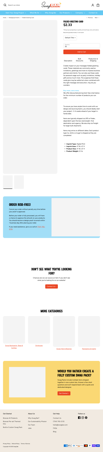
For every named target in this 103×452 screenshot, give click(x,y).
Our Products (65, 13)
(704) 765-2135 (58, 421)
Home (4, 17)
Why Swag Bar (50, 13)
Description (68, 61)
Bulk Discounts (79, 60)
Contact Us (93, 13)
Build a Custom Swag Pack (12, 427)
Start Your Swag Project (15, 13)
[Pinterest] (86, 417)
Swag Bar (15, 446)
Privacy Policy (6, 443)
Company (79, 13)
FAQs (55, 428)
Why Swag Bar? (33, 418)
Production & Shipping (93, 60)
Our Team (31, 425)
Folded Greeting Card (28, 17)
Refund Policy (15, 443)
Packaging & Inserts (14, 17)
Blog (54, 432)
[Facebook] (79, 417)
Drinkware (39, 346)
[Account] (93, 5)
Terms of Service (25, 443)
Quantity (67, 44)
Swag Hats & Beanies (64, 349)
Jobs (29, 428)
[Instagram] (82, 417)
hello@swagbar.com (60, 425)
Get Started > (64, 393)
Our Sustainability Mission (37, 421)
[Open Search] (5, 5)
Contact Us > (51, 286)
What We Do (35, 13)
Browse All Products (10, 418)
